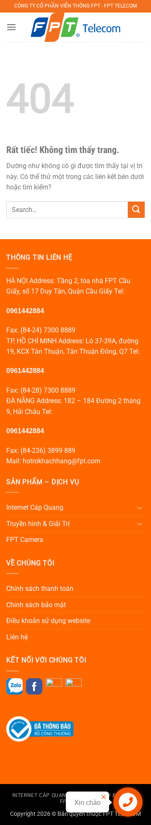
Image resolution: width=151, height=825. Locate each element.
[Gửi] (136, 210)
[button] (11, 27)
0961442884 (25, 310)
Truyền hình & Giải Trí (38, 524)
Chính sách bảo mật (36, 605)
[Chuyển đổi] (140, 508)
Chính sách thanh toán (39, 589)
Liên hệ (17, 637)
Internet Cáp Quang (34, 507)
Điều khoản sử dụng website (48, 621)
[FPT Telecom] (75, 27)
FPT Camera (24, 540)
